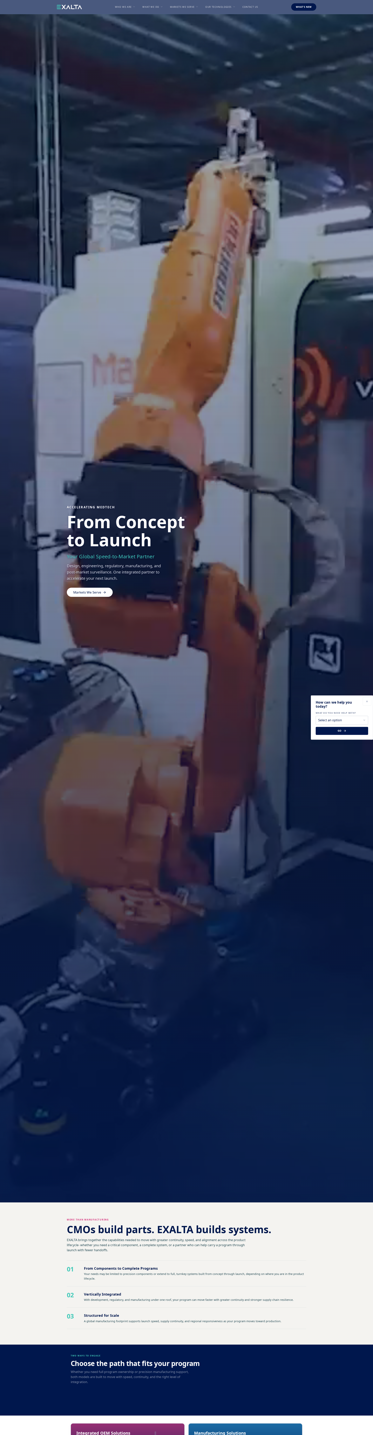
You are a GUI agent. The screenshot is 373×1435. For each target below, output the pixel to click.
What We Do (150, 6)
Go (340, 730)
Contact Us (250, 6)
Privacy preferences (16, 1428)
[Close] (367, 701)
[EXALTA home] (69, 7)
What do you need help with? (336, 713)
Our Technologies (218, 6)
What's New (304, 6)
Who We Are (123, 6)
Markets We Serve (182, 6)
